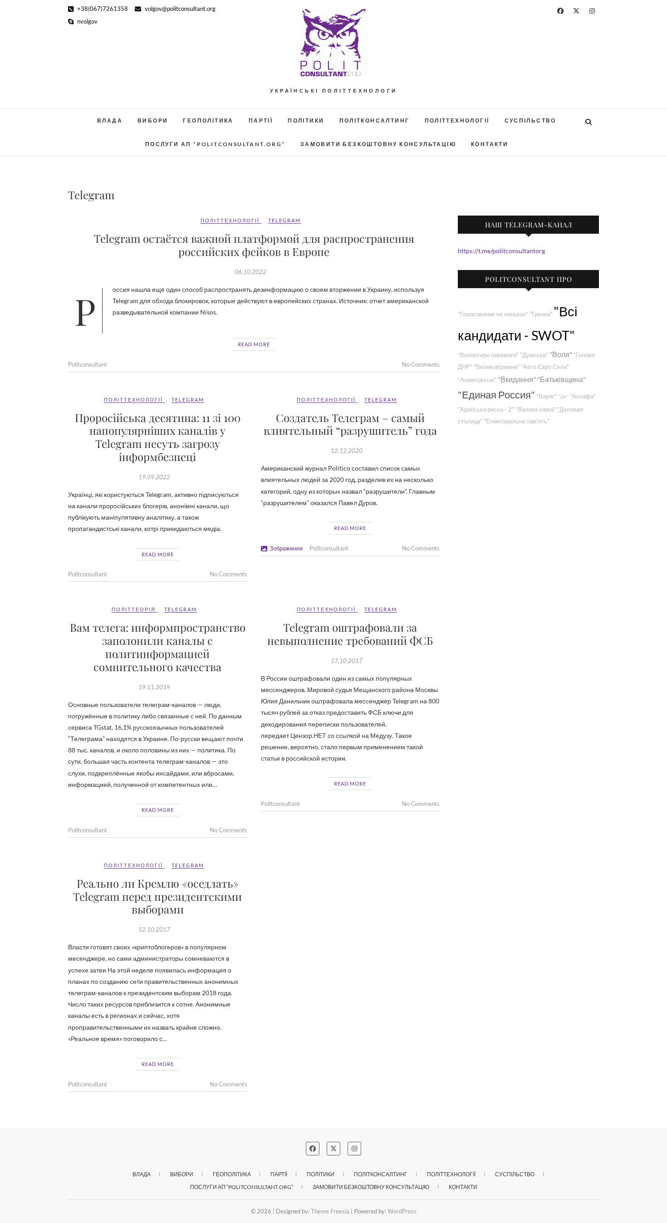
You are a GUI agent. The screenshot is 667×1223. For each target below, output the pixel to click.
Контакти (489, 144)
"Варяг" (546, 396)
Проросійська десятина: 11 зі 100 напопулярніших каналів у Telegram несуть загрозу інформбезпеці (157, 437)
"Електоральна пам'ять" (516, 421)
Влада (110, 120)
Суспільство (530, 120)
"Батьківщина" (561, 379)
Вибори (152, 120)
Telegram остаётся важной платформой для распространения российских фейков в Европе (254, 245)
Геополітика (208, 120)
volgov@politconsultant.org (179, 8)
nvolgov (87, 21)
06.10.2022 (250, 271)
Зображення (286, 548)
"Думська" (534, 355)
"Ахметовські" (477, 380)
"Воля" (560, 354)
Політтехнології (457, 120)
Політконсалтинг (374, 120)
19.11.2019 (154, 687)
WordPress (402, 1211)
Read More (254, 344)
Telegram (284, 220)
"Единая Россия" (496, 394)
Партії (261, 120)
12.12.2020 (347, 450)
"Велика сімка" (535, 409)
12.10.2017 (154, 929)
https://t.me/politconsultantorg (501, 251)
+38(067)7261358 (102, 8)
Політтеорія (134, 609)
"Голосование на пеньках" (493, 314)
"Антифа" (583, 396)
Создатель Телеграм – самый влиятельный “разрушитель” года (350, 424)
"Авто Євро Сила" (545, 366)
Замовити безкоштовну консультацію (378, 144)
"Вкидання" (517, 379)
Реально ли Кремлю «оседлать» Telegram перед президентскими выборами (157, 896)
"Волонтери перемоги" (488, 355)
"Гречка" (541, 314)
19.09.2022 (154, 477)
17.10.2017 (347, 660)
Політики (306, 120)
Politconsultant (87, 364)
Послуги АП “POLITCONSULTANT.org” (215, 144)
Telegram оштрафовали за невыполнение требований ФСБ (350, 634)
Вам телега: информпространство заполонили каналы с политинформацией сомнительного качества (157, 646)
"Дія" (563, 396)
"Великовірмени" (497, 366)
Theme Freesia (330, 1211)
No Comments (421, 364)
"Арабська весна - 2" (486, 409)
